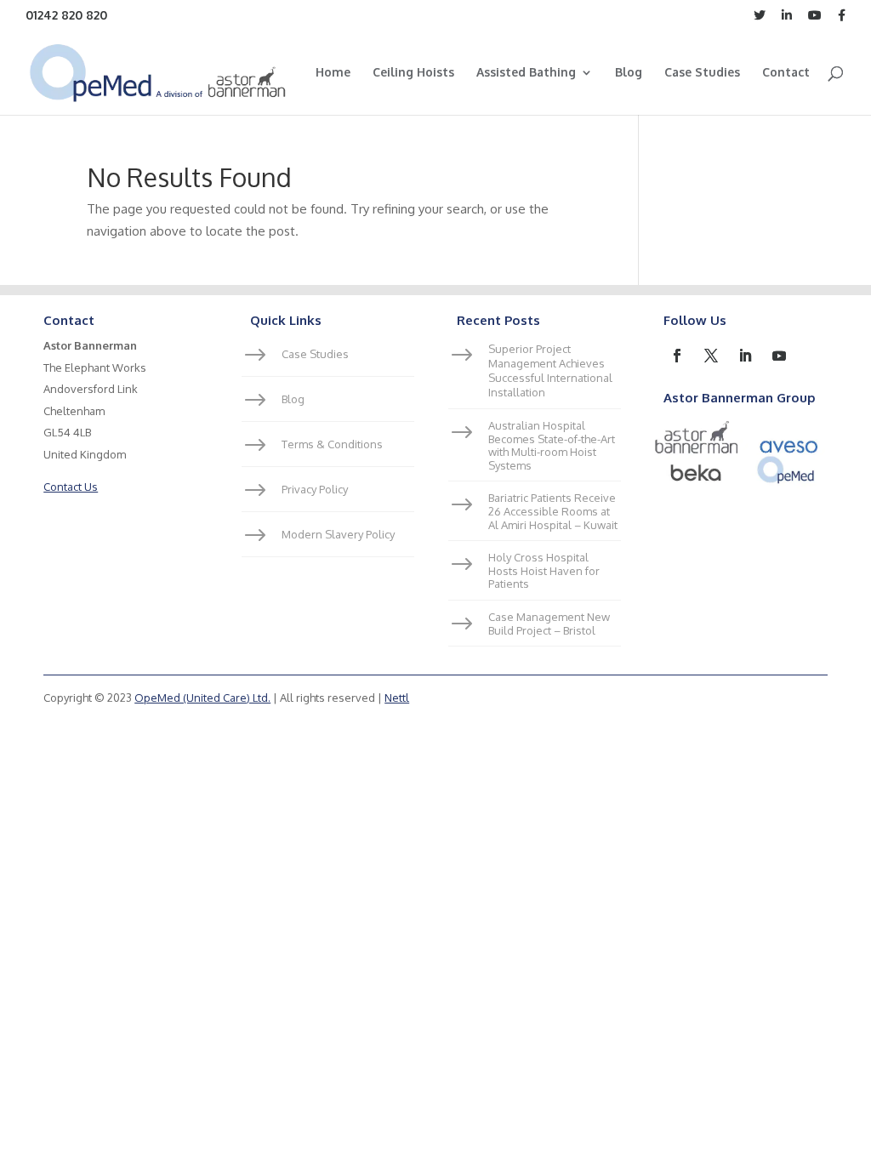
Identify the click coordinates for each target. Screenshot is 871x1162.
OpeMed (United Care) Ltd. (202, 697)
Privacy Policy (315, 489)
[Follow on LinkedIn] (745, 355)
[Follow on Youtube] (779, 355)
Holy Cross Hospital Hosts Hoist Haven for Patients (544, 570)
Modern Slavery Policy (338, 534)
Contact (786, 72)
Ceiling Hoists (413, 72)
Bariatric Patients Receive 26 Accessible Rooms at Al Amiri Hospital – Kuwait (553, 511)
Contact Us (70, 486)
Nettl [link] (396, 697)
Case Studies (702, 72)
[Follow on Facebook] (677, 355)
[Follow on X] (711, 355)
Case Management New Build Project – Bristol (549, 623)
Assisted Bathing (526, 72)
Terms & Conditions (332, 444)
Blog (628, 72)
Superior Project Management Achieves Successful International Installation (550, 370)
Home (333, 72)
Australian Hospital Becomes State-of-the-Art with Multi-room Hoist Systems (551, 445)
